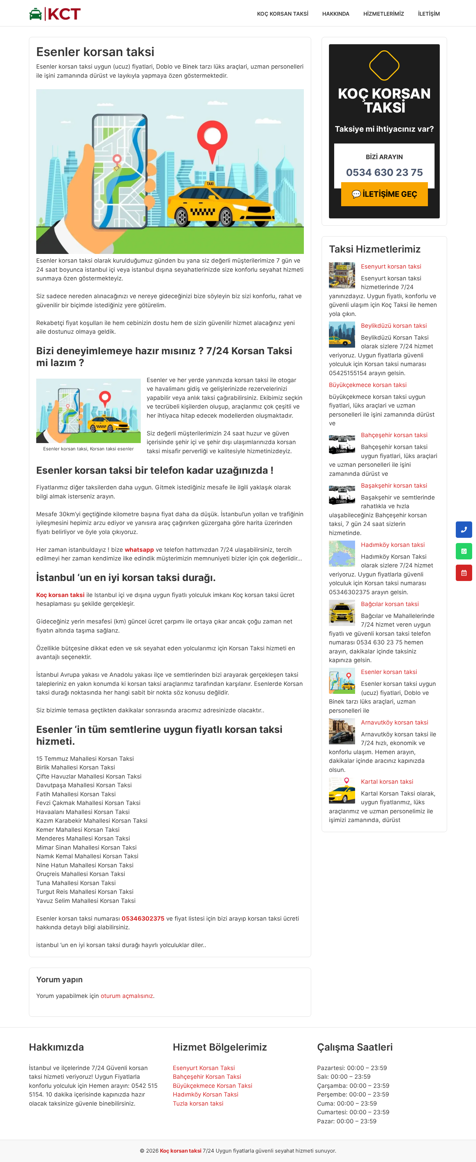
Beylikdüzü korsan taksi (394, 325)
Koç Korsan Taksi (282, 13)
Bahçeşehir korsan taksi (394, 435)
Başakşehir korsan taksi (394, 485)
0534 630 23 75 (384, 172)
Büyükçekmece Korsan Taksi (212, 1085)
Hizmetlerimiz (383, 13)
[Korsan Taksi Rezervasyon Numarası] (464, 573)
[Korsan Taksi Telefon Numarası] (464, 529)
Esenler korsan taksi (389, 671)
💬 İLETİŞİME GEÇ (384, 194)
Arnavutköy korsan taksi (394, 722)
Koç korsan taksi (180, 1150)
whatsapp (139, 549)
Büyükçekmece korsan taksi (368, 384)
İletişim (429, 13)
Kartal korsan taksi (387, 781)
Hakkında (336, 13)
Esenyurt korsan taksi (391, 266)
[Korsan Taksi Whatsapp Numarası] (464, 551)
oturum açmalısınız (127, 995)
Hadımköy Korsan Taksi (205, 1094)
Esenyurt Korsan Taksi (204, 1067)
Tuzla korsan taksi (198, 1103)
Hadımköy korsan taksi (393, 544)
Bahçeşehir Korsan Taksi (207, 1076)
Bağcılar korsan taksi (390, 604)
